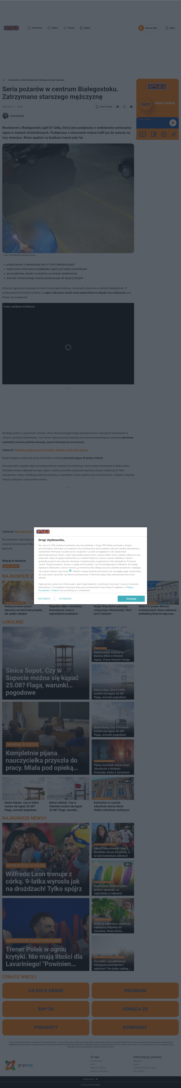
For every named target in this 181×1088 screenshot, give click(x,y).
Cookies (55, 590)
